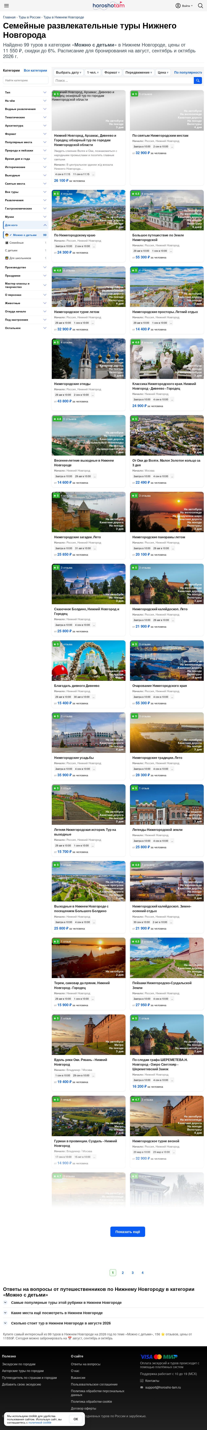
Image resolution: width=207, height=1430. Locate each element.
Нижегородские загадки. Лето (77, 537)
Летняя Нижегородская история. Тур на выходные (85, 832)
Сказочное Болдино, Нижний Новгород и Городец (86, 611)
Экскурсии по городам (18, 1364)
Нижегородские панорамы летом (158, 537)
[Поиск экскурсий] (198, 80)
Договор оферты (83, 1408)
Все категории (35, 70)
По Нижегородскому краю (74, 235)
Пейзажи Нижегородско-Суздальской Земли (162, 985)
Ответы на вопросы (85, 1364)
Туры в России (29, 17)
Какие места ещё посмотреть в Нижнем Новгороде (57, 1312)
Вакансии (78, 1377)
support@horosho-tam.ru (163, 1387)
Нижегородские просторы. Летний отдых (165, 311)
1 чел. (91, 72)
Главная (9, 17)
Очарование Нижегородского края (159, 685)
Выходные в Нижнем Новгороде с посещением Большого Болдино (81, 908)
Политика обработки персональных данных (97, 1393)
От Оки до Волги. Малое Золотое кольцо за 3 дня (166, 462)
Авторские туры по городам (23, 1371)
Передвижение (138, 72)
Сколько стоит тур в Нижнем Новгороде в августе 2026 (61, 1323)
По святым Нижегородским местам (160, 135)
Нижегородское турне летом (76, 311)
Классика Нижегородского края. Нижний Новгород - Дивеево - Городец (164, 386)
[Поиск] (200, 5)
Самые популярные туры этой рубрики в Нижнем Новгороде (66, 1302)
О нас (75, 1371)
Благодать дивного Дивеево (76, 685)
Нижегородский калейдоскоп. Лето (160, 609)
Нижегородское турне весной (155, 1141)
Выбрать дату (67, 72)
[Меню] (6, 5)
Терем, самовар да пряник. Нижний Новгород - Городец (82, 985)
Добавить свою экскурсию (21, 1384)
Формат (111, 72)
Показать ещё (127, 1231)
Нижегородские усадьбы (74, 757)
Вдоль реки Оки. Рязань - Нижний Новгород (80, 1062)
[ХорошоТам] (108, 5)
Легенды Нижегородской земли (157, 829)
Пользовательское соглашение (94, 1384)
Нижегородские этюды (72, 383)
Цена (162, 72)
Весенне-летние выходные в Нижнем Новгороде (84, 462)
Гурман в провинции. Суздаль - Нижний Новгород (85, 1143)
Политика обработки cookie (91, 1401)
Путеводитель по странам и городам (29, 1377)
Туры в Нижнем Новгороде (63, 17)
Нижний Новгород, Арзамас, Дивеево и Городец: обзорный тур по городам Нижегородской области (85, 140)
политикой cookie (40, 1422)
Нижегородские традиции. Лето (157, 757)
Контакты (152, 1380)
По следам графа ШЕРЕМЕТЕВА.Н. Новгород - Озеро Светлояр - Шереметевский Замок (160, 1064)
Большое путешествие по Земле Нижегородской (158, 237)
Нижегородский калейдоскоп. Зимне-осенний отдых (161, 908)
